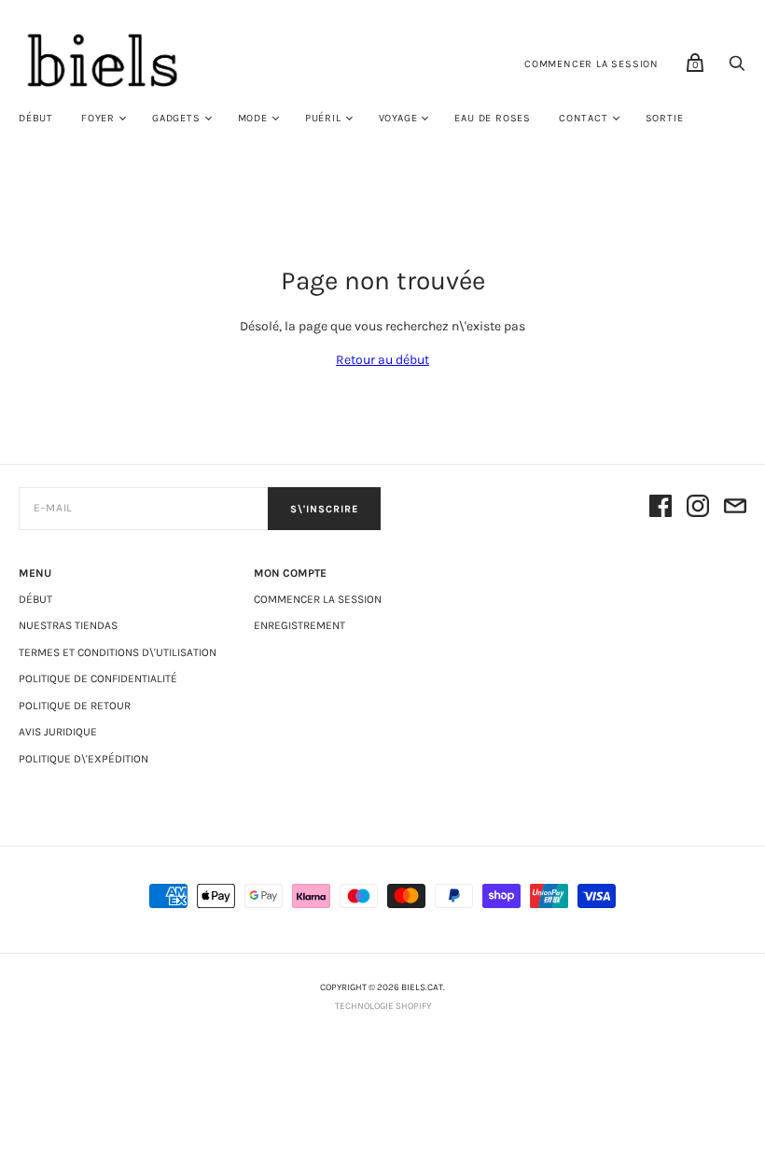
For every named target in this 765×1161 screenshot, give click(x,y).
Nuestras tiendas (68, 625)
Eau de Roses (492, 118)
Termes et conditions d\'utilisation (117, 652)
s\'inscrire (324, 509)
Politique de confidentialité (98, 678)
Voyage (398, 118)
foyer (98, 118)
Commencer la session (591, 64)
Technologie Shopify (383, 1006)
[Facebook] (660, 509)
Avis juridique (58, 731)
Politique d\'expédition (83, 758)
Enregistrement (299, 625)
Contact (583, 118)
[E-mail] (735, 509)
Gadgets (176, 118)
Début (36, 118)
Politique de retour (75, 705)
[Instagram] (698, 509)
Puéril (323, 118)
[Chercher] (737, 69)
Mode (253, 118)
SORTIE (665, 118)
